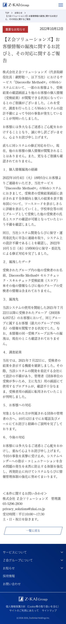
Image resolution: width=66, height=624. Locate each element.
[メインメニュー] (60, 5)
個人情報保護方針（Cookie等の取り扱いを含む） (33, 606)
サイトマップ (49, 610)
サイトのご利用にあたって (24, 610)
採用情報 (9, 576)
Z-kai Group (16, 5)
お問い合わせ (12, 584)
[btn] (33, 552)
